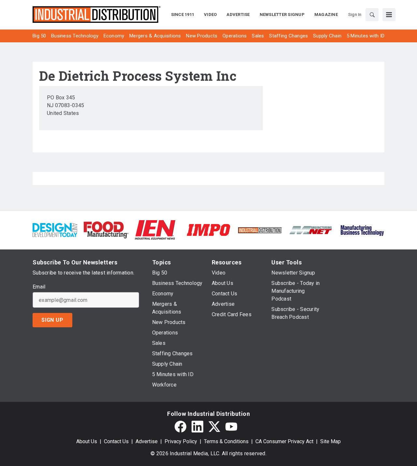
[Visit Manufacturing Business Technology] (362, 229)
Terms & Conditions (226, 441)
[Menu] (388, 14)
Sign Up (52, 320)
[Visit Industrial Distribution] (259, 230)
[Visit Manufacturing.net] (311, 230)
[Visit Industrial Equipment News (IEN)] (155, 229)
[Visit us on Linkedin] (197, 426)
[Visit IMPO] (208, 229)
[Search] (372, 14)
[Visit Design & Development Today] (55, 229)
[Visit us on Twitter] (214, 426)
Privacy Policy (181, 441)
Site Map (330, 441)
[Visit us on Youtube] (231, 426)
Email (39, 286)
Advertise (147, 441)
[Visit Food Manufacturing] (106, 229)
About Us (86, 441)
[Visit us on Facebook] (180, 426)
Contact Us (116, 441)
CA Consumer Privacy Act (284, 441)
